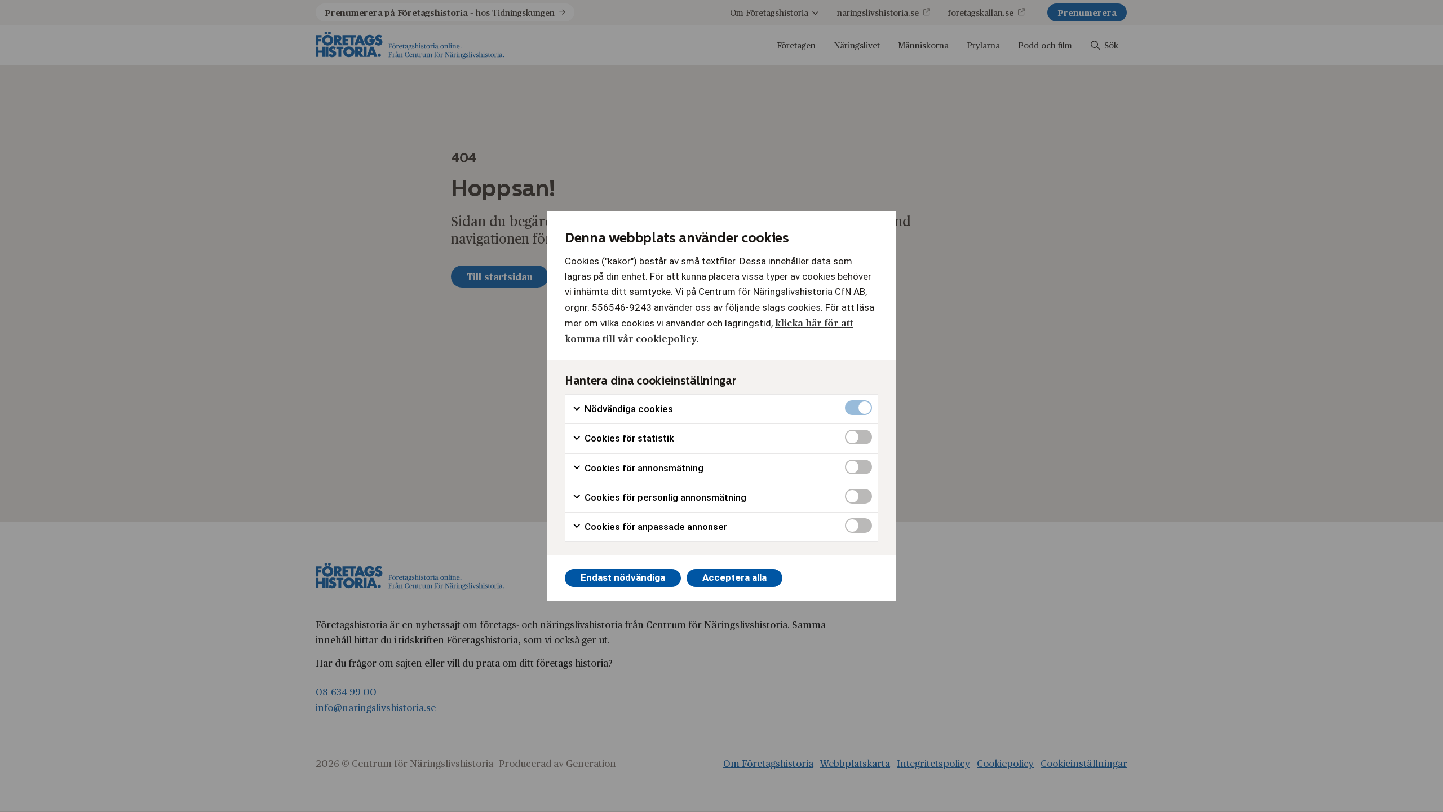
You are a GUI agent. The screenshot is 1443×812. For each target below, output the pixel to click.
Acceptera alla (734, 577)
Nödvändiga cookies (627, 408)
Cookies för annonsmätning (642, 468)
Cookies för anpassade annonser (654, 526)
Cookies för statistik (628, 438)
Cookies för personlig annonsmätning (664, 497)
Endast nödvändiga (623, 577)
